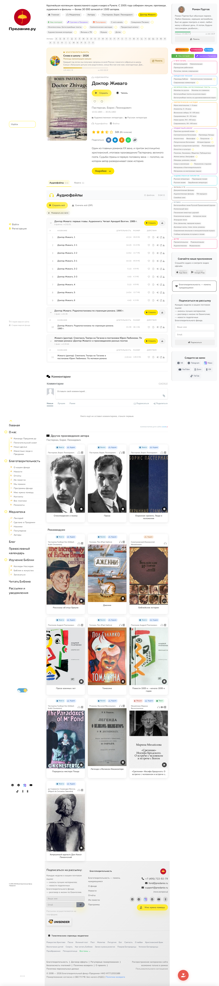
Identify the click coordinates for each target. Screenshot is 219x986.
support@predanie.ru (156, 889)
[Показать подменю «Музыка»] (110, 32)
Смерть (69, 946)
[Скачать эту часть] (162, 223)
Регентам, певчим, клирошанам (186, 71)
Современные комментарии (184, 82)
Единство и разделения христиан (186, 146)
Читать (124, 93)
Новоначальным (196, 64)
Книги (79, 182)
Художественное (180, 246)
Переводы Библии (181, 79)
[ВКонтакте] (12, 785)
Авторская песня (199, 216)
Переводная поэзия (199, 179)
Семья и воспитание (181, 164)
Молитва (101, 942)
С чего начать (117, 22)
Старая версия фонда (21, 325)
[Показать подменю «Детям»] (124, 32)
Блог (12, 541)
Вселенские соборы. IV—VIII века (186, 113)
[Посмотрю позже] (81, 447)
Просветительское (181, 242)
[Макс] (24, 785)
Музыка (103, 32)
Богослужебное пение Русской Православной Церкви (194, 205)
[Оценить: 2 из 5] (98, 132)
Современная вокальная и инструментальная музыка (194, 231)
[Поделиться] (157, 237)
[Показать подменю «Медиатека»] (5, 511)
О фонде (92, 886)
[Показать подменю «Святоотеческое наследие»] (115, 27)
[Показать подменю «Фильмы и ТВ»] (95, 32)
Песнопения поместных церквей (186, 212)
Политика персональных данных (62, 968)
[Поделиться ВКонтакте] (108, 140)
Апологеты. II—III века (182, 109)
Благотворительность (24, 461)
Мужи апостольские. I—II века (185, 105)
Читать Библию (20, 581)
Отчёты (91, 895)
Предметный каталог (130, 27)
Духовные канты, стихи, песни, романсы (189, 227)
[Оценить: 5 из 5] (111, 132)
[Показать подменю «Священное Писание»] (152, 22)
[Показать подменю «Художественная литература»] (75, 32)
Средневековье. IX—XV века (185, 116)
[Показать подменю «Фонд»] (5, 460)
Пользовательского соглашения (152, 968)
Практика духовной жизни (184, 131)
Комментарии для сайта (154, 427)
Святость (128, 942)
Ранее (72, 403)
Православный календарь (19, 551)
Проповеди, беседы (206, 135)
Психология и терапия (202, 164)
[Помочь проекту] (183, 975)
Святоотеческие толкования (201, 79)
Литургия (111, 942)
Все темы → (85, 951)
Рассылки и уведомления (18, 590)
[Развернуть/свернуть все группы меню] (11, 421)
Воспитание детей (54, 946)
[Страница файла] (161, 237)
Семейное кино (179, 197)
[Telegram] (18, 785)
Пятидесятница (70, 951)
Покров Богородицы (126, 946)
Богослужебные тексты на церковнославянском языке (195, 98)
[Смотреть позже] (153, 237)
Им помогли (94, 900)
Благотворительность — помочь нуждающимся (104, 880)
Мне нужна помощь (155, 907)
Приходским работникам (183, 67)
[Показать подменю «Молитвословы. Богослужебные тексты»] (85, 27)
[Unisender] (59, 921)
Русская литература (181, 179)
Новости (92, 890)
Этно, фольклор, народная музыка (187, 223)
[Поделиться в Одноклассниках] (121, 140)
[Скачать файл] (164, 237)
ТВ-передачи (202, 194)
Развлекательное (197, 242)
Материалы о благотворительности (187, 167)
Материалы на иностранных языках (187, 171)
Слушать (103, 93)
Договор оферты (79, 962)
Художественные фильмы (184, 194)
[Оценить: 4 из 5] (107, 132)
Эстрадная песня (180, 220)
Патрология (204, 138)
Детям (118, 32)
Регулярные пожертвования (105, 962)
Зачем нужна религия (105, 946)
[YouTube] (31, 785)
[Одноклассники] (27, 791)
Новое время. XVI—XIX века (185, 120)
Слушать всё (58, 205)
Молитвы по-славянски (200, 90)
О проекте (101, 965)
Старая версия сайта (20, 322)
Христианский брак (154, 942)
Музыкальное (195, 246)
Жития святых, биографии (184, 156)
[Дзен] (22, 791)
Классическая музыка (182, 216)
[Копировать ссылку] (135, 140)
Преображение (53, 951)
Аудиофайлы (58, 182)
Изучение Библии (21, 560)
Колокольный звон (181, 209)
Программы (94, 904)
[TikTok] (17, 791)
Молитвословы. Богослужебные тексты (64, 27)
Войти (15, 224)
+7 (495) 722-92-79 (156, 878)
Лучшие (61, 403)
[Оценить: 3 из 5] (102, 132)
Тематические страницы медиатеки (70, 935)
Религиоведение (208, 146)
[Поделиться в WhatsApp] (128, 140)
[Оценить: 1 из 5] (94, 132)
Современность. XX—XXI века (185, 123)
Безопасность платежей (58, 965)
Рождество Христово (55, 942)
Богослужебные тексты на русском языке (190, 94)
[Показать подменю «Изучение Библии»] (5, 559)
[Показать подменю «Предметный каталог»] (142, 27)
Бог (120, 942)
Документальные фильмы (184, 190)
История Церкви (203, 142)
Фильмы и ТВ (86, 32)
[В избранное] (95, 101)
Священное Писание (140, 22)
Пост (92, 942)
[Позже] (102, 101)
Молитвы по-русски (181, 90)
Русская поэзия (179, 182)
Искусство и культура (182, 149)
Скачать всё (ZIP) (84, 205)
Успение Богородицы (148, 946)
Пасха (70, 942)
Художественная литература (60, 32)
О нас (13, 432)
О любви (139, 942)
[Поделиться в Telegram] (115, 140)
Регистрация (19, 228)
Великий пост (82, 942)
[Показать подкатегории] (214, 79)
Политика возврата (83, 965)
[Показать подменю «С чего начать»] (126, 22)
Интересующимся (180, 64)
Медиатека (17, 511)
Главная (14, 425)
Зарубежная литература (197, 182)
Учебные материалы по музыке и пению (189, 234)
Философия (190, 138)
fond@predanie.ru (158, 883)
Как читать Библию (84, 946)
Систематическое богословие (185, 135)
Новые (50, 403)
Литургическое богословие (184, 142)
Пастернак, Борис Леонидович (111, 107)
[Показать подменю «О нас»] (5, 432)
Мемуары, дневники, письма (185, 160)
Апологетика (179, 138)
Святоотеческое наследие (101, 27)
